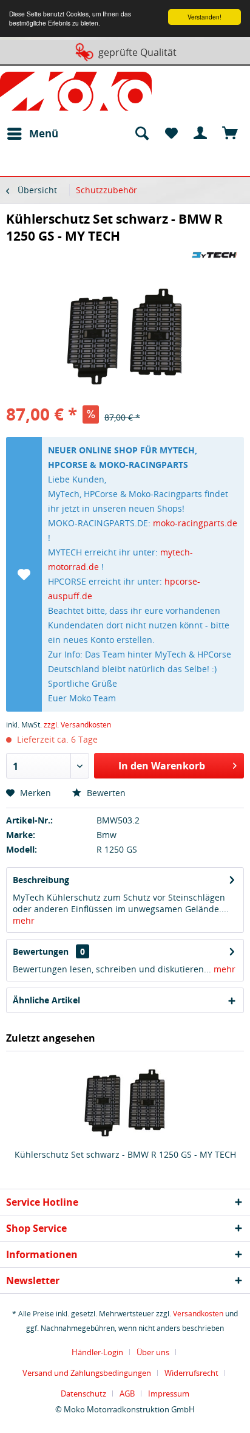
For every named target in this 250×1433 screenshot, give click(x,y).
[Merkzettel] (171, 134)
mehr (24, 920)
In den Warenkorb (161, 765)
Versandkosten (198, 1313)
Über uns (153, 1352)
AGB (127, 1393)
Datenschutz (83, 1393)
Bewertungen (41, 951)
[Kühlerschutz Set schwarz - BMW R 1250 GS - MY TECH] (125, 1100)
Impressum (168, 1393)
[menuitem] (32, 134)
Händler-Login (97, 1352)
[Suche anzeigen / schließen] (141, 134)
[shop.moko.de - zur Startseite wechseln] (76, 93)
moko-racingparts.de (195, 523)
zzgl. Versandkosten (77, 725)
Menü (43, 133)
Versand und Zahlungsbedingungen (86, 1372)
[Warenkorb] (230, 134)
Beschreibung (41, 879)
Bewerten (105, 793)
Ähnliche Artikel (46, 1000)
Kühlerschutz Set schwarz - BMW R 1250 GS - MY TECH (125, 1154)
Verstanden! (204, 16)
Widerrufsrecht (191, 1372)
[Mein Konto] (201, 134)
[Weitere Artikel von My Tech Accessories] (214, 255)
